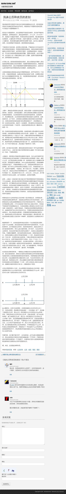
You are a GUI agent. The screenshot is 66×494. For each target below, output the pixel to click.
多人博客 (58, 195)
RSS (64, 181)
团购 (55, 195)
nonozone (25, 20)
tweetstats (49, 187)
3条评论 (34, 20)
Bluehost (52, 173)
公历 (25, 349)
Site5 (52, 183)
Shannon (57, 157)
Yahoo (59, 190)
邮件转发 (60, 202)
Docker (54, 176)
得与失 (57, 197)
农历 (29, 349)
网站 (3, 461)
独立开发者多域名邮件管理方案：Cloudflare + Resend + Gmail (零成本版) (56, 77)
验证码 (4, 476)
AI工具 (48, 173)
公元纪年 (20, 349)
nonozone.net (8, 3)
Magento (54, 179)
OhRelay (63, 179)
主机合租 (50, 192)
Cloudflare (62, 173)
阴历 (38, 349)
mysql (59, 179)
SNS (55, 183)
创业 (59, 192)
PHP (48, 181)
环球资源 (50, 200)
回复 (11, 374)
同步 (48, 195)
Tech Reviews (60, 491)
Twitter (61, 186)
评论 (3, 426)
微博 (61, 198)
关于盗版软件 (41, 354)
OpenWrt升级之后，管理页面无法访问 (59, 89)
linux (48, 179)
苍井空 (52, 202)
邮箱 (3, 455)
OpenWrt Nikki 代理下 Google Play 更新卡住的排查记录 (56, 17)
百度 (54, 200)
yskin (12, 385)
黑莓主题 (54, 205)
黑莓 (49, 205)
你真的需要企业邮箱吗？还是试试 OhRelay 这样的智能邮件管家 (56, 31)
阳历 (34, 349)
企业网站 (55, 192)
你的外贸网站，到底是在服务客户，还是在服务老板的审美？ (56, 50)
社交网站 (61, 200)
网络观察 (17, 11)
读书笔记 (31, 11)
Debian (49, 176)
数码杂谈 (24, 11)
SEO (48, 183)
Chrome (57, 173)
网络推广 (49, 202)
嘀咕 (51, 195)
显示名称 (5, 448)
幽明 (11, 364)
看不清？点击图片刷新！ (9, 474)
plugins (59, 181)
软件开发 (3, 11)
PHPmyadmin (53, 181)
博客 (63, 192)
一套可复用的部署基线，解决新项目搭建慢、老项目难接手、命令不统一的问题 (56, 58)
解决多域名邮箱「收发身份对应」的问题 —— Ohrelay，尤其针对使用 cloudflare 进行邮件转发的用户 (56, 40)
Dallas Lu (57, 105)
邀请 (56, 202)
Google (60, 176)
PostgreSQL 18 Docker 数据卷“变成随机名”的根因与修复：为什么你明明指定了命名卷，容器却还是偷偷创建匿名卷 (56, 68)
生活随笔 (10, 11)
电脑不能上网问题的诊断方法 (11, 354)
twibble (54, 187)
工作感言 (51, 197)
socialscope (60, 183)
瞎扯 (58, 200)
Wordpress (52, 190)
